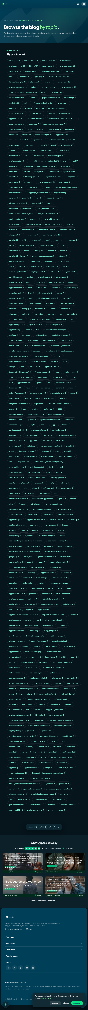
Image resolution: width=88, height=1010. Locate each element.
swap (22, 441)
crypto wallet (31, 61)
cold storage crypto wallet (19, 483)
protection (69, 420)
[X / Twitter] (14, 967)
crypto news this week (18, 356)
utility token (36, 504)
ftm (11, 799)
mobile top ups (36, 113)
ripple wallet (14, 156)
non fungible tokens (17, 261)
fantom (42, 583)
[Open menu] (83, 4)
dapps (43, 145)
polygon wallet (70, 272)
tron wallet (47, 319)
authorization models (36, 562)
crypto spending (47, 182)
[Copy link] (59, 827)
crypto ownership (63, 509)
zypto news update (35, 810)
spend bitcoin (24, 799)
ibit (28, 710)
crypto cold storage (17, 361)
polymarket (29, 182)
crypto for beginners (55, 504)
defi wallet (65, 61)
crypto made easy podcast (43, 256)
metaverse (49, 409)
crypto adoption (16, 129)
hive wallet (40, 715)
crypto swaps (15, 145)
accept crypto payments (19, 683)
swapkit (70, 446)
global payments (38, 636)
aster (11, 451)
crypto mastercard (36, 414)
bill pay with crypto (17, 641)
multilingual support (25, 609)
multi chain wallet (50, 71)
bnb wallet (13, 583)
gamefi (60, 530)
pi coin (30, 277)
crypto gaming (15, 667)
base (38, 198)
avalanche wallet (39, 346)
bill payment (14, 235)
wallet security (35, 266)
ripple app (32, 573)
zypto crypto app (50, 525)
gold (29, 282)
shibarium (64, 251)
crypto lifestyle (15, 520)
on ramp (48, 261)
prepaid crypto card (26, 245)
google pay (14, 557)
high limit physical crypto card (62, 757)
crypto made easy (16, 472)
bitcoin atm (44, 747)
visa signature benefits (42, 509)
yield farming (44, 493)
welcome (64, 483)
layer (39, 330)
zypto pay (39, 76)
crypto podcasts (38, 272)
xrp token (48, 546)
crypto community (67, 456)
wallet (12, 441)
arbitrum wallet (30, 456)
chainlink (13, 135)
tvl (10, 609)
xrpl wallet (14, 177)
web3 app (13, 335)
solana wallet (43, 377)
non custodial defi (32, 435)
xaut (59, 261)
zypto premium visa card (50, 420)
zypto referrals (37, 567)
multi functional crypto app (65, 187)
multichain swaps (33, 224)
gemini (40, 383)
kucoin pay (61, 319)
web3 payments (16, 551)
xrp (43, 92)
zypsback (29, 536)
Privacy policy (45, 998)
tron (74, 119)
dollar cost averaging (34, 652)
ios (50, 383)
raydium (35, 409)
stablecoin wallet (47, 245)
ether (12, 504)
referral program (51, 646)
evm (11, 462)
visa (51, 467)
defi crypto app (60, 699)
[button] (42, 4)
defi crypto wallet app (37, 477)
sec (49, 203)
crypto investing (45, 277)
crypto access (65, 340)
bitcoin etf (64, 256)
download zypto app (27, 451)
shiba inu (26, 135)
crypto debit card (64, 594)
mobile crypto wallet (50, 161)
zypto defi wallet (51, 367)
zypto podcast (67, 351)
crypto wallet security (58, 562)
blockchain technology (59, 76)
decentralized (15, 388)
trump (21, 266)
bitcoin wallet (28, 230)
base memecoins (55, 314)
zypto (12, 92)
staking (25, 314)
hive (31, 298)
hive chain (57, 747)
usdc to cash (37, 203)
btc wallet (13, 704)
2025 (60, 409)
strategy (34, 525)
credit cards (14, 493)
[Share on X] (36, 827)
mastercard (14, 456)
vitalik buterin (66, 557)
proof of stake (36, 805)
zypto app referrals (39, 430)
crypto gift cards (56, 282)
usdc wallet (48, 514)
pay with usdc (68, 736)
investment (62, 762)
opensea (37, 351)
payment (54, 171)
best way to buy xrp (17, 678)
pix (61, 741)
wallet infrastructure (17, 393)
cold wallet (56, 92)
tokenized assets (66, 303)
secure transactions (49, 604)
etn (73, 319)
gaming (62, 499)
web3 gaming (15, 536)
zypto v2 (13, 377)
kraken (38, 710)
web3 (28, 108)
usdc (34, 87)
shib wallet (47, 594)
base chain (38, 314)
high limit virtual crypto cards (54, 615)
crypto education (16, 288)
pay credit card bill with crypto (21, 214)
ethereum (35, 82)
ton (64, 266)
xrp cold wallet (33, 546)
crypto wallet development (20, 715)
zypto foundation (59, 641)
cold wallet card (59, 430)
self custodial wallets (18, 567)
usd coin (74, 615)
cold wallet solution (38, 361)
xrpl (75, 161)
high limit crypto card (54, 177)
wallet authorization (50, 689)
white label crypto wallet (48, 298)
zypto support (15, 446)
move (28, 388)
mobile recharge (37, 741)
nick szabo (51, 805)
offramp (24, 530)
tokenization (29, 150)
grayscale (31, 731)
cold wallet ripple (16, 414)
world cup (50, 303)
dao (23, 367)
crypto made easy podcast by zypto (23, 615)
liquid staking (51, 657)
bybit (43, 757)
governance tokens (17, 805)
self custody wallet (17, 319)
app (54, 425)
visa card (56, 288)
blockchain (24, 76)
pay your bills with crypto (48, 214)
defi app (26, 335)
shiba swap (33, 340)
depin (29, 330)
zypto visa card (31, 235)
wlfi (60, 588)
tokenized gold (15, 282)
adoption (13, 309)
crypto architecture (47, 694)
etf (27, 156)
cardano (73, 240)
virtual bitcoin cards (41, 778)
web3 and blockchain (38, 678)
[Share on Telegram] (41, 827)
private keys (63, 150)
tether (40, 108)
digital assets (15, 224)
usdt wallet (33, 514)
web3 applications (56, 414)
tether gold (35, 261)
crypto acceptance (56, 810)
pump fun (26, 198)
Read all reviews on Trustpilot (43, 901)
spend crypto (27, 377)
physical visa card (63, 383)
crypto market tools (17, 631)
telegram (13, 314)
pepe (35, 530)
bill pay (53, 309)
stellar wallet (28, 583)
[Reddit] (20, 967)
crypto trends (68, 646)
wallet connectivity (67, 435)
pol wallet (27, 578)
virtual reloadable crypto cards (43, 794)
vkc (11, 383)
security (51, 483)
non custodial (73, 683)
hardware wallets (16, 124)
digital (33, 425)
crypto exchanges (43, 135)
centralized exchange (62, 662)
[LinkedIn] (33, 967)
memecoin (40, 309)
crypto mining (31, 604)
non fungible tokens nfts (19, 778)
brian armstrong (31, 625)
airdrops (13, 367)
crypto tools (31, 446)
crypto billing (54, 673)
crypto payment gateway (54, 124)
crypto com (49, 784)
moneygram (39, 171)
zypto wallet (38, 140)
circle (71, 140)
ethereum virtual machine (55, 620)
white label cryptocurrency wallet (22, 736)
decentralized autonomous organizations (48, 773)
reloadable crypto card (60, 346)
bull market (14, 789)
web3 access (49, 340)
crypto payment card (18, 588)
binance (52, 251)
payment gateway (38, 393)
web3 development (17, 525)
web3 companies (64, 546)
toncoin (58, 356)
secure (44, 425)
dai (39, 620)
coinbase (67, 298)
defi (12, 76)
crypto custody (71, 288)
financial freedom (42, 372)
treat (59, 472)
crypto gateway (16, 731)
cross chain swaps (28, 92)
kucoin (73, 393)
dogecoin (72, 177)
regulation (14, 103)
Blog (11, 20)
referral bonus (28, 762)
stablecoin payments (32, 177)
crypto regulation (16, 161)
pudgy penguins (51, 631)
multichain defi (28, 704)
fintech (66, 525)
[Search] (78, 4)
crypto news (48, 61)
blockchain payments (61, 335)
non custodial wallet (35, 119)
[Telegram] (8, 967)
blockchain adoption (17, 425)
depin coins (39, 404)
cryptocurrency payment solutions (23, 599)
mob (62, 398)
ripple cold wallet (48, 573)
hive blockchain (35, 472)
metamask (48, 625)
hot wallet (47, 441)
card (30, 288)
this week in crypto (17, 82)
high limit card (46, 731)
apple (37, 646)
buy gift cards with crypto (19, 404)
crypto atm (31, 757)
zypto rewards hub (44, 388)
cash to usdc (49, 398)
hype (62, 536)
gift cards (31, 145)
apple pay (26, 309)
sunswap (33, 319)
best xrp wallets (15, 546)
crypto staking (15, 330)
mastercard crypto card (19, 541)
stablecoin (60, 240)
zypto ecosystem (16, 340)
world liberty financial (63, 725)
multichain (42, 288)
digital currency (61, 193)
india (42, 704)
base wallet (72, 314)
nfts (54, 145)
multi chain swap (45, 762)
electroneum (52, 266)
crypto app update (27, 662)
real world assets (56, 140)
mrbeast (13, 694)
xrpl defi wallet (41, 335)
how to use (35, 367)
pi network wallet (69, 752)
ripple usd (40, 282)
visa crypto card (56, 520)
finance (22, 504)
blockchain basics (16, 699)
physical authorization (18, 430)
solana (48, 82)
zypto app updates (56, 108)
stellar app (71, 747)
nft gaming (44, 662)
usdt (26, 103)
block (24, 409)
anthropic (13, 646)
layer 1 (74, 657)
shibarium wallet (45, 293)
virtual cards (51, 351)
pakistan (68, 704)
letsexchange (42, 578)
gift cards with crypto (47, 557)
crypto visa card (46, 150)
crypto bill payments (54, 219)
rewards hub (14, 251)
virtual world (31, 667)
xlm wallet (26, 752)
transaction (45, 451)
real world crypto (55, 156)
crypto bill (60, 441)
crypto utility (62, 135)
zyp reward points (33, 657)
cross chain (27, 166)
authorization (15, 435)
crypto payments (17, 66)
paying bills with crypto (46, 208)
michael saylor (59, 799)
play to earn (65, 794)
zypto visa (31, 420)
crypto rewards (16, 187)
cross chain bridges (47, 536)
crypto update (44, 609)
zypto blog (35, 631)
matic (71, 388)
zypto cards (64, 182)
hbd (69, 588)
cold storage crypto (35, 673)
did (56, 493)
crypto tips (40, 752)
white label (48, 530)
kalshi (69, 261)
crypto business (60, 578)
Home (6, 20)
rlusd (27, 171)
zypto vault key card (17, 467)
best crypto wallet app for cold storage (24, 784)
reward (60, 293)
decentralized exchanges (56, 330)
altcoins (33, 161)
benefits (60, 388)
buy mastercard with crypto (52, 667)
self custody (31, 71)
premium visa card (53, 198)
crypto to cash (24, 462)
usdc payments (15, 710)
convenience (14, 398)
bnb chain (13, 198)
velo (37, 398)
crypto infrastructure (36, 520)
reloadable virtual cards (18, 499)
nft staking (62, 625)
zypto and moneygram (32, 789)
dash (11, 245)
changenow (54, 704)
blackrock (13, 578)
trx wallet (13, 752)
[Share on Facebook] (54, 827)
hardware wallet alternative (61, 720)
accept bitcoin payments (55, 551)
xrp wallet (13, 150)
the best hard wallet (17, 98)
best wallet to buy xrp (57, 541)
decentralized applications (43, 499)
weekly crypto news (17, 219)
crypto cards (48, 66)
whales (35, 488)
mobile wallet (15, 346)
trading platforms (67, 694)
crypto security (69, 87)
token (27, 251)
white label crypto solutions (52, 599)
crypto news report (17, 303)
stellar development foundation (59, 789)
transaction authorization (51, 446)
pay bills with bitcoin (17, 240)
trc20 (73, 377)
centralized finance (69, 805)
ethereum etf (62, 277)
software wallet (50, 488)
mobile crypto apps (47, 230)
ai (26, 346)
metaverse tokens (54, 652)
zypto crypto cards (53, 224)
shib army (30, 747)
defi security (40, 720)
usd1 (50, 588)
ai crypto (13, 409)
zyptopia (39, 251)
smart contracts (35, 129)
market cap (38, 541)
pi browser (64, 784)
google (25, 646)
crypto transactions (18, 87)
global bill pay (69, 604)
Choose (66, 1003)
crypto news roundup (41, 356)
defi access (49, 435)
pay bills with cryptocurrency (21, 208)
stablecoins (15, 71)
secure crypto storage (60, 583)
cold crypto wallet (16, 298)
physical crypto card (58, 119)
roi (25, 488)
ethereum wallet (48, 456)
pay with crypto (15, 277)
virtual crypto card (17, 113)
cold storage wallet (51, 235)
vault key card (63, 82)
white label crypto (58, 393)
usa (57, 451)
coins (60, 467)
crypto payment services (39, 193)
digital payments (37, 467)
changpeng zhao (41, 799)
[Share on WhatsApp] (45, 827)
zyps (11, 266)
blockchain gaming (54, 324)
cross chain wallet (16, 293)
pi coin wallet (14, 604)
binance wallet (15, 747)
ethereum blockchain (18, 794)
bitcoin (33, 66)
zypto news (36, 240)
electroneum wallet (66, 514)
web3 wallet (67, 145)
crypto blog (14, 768)
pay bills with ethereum (18, 256)
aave (70, 224)
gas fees (33, 594)
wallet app (54, 272)
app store (33, 441)
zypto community (24, 383)
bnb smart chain (15, 420)
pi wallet (53, 752)
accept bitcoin (33, 551)
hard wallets (14, 488)
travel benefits (59, 377)
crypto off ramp (34, 187)
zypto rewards (55, 567)
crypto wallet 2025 (17, 594)
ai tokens (59, 683)
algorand (72, 282)
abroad (64, 425)
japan (32, 324)
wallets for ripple (16, 673)
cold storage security (29, 689)
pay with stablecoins (49, 736)
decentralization (16, 573)
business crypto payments (39, 725)
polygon (69, 129)
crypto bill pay (15, 119)
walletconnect (71, 372)
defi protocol (35, 303)
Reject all (55, 1003)
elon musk (65, 309)
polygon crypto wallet (55, 710)
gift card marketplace (18, 203)
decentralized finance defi (20, 372)
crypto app (68, 71)
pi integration (49, 768)
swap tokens (69, 689)
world (28, 398)
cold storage (70, 98)
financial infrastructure (38, 641)
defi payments (37, 588)
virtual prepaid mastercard (19, 720)
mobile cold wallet (16, 725)
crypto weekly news (46, 166)
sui (47, 187)
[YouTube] (26, 967)
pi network (34, 124)
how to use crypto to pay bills (20, 620)
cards (57, 372)
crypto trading (54, 129)
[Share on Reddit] (50, 827)
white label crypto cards (19, 351)
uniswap (13, 230)
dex (64, 361)
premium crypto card (17, 272)
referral (67, 451)
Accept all (77, 1003)
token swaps (57, 678)
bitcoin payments (58, 477)
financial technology (43, 103)
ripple (34, 98)
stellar (51, 113)
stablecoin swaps (57, 636)
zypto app (14, 61)
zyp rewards (62, 103)
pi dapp (54, 361)
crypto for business (42, 683)
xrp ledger (35, 219)
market (73, 499)
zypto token (69, 171)
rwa (66, 161)
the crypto (28, 557)
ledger (12, 530)
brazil (52, 741)
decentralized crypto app (39, 699)
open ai (12, 689)
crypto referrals (28, 694)
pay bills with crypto (51, 98)
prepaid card (14, 625)
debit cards (29, 493)
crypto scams (15, 652)
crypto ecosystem (17, 324)
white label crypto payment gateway (50, 462)
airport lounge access (18, 636)
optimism (63, 245)
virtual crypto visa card (18, 773)
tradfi (12, 662)
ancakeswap (73, 520)
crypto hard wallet (31, 768)
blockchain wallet (16, 193)
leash (49, 472)
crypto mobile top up (17, 741)
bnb (48, 240)
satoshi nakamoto (16, 514)
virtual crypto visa (66, 768)
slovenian (13, 762)
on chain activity (16, 562)
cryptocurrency (67, 66)
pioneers (39, 483)
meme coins (14, 182)
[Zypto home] (5, 4)
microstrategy (15, 657)
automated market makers (60, 404)
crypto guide (67, 488)
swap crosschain (56, 715)
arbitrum (13, 166)
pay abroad (65, 573)
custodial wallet (67, 230)
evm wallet (72, 678)
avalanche (39, 156)
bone (31, 293)
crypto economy (49, 87)
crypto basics (65, 166)
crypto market (15, 757)
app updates (15, 108)
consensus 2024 (16, 810)
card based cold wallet (18, 140)
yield (63, 657)
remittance (14, 171)
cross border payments (18, 509)
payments (64, 113)
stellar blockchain (16, 477)
